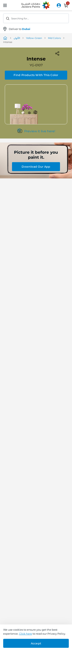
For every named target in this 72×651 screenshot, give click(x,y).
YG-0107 (36, 65)
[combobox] (36, 18)
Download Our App (36, 166)
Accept (36, 643)
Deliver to (19, 29)
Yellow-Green (34, 38)
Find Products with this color (36, 75)
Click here (25, 633)
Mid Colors (54, 38)
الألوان (17, 38)
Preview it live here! (39, 131)
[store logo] (36, 6)
